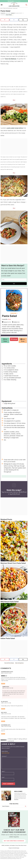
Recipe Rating (5, 751)
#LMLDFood (16, 494)
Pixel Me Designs (16, 847)
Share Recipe (23, 340)
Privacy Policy (18, 845)
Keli (2, 712)
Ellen (3, 701)
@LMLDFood (23, 492)
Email (3, 777)
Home (1, 8)
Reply (3, 683)
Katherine (4, 725)
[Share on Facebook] (14, 20)
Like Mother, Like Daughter (14, 5)
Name (3, 771)
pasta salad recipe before (15, 128)
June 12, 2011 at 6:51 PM (6, 713)
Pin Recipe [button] (14, 339)
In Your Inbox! (14, 1)
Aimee (9, 319)
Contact (24, 845)
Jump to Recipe (9, 14)
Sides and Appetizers (19, 662)
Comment (4, 756)
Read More (16, 799)
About (22, 845)
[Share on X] (23, 20)
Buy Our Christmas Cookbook (14, 840)
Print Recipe (5, 340)
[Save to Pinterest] (5, 20)
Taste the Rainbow (10, 59)
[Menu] (1, 5)
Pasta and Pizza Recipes (7, 8)
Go (14, 283)
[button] (11, 313)
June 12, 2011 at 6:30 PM (6, 726)
